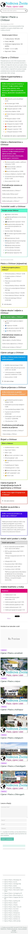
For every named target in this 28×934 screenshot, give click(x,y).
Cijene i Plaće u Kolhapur (12, 710)
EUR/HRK (6, 874)
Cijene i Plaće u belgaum (12, 738)
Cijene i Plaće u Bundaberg (12, 888)
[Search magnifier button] (26, 11)
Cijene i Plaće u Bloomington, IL (13, 895)
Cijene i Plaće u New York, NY (12, 907)
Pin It (8, 618)
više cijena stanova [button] (9, 500)
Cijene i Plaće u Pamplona (12, 913)
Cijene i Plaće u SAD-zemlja (12, 921)
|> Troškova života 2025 (7, 927)
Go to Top (13, 932)
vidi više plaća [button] (7, 304)
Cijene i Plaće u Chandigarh (13, 766)
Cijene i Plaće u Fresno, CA (12, 915)
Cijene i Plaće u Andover (11, 911)
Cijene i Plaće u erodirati (12, 653)
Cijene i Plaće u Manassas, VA (12, 880)
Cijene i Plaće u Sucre (10, 882)
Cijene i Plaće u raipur (10, 681)
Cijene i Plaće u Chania (10, 905)
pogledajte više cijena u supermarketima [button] (15, 135)
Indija (4, 650)
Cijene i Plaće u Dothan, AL (12, 919)
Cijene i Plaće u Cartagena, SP (13, 893)
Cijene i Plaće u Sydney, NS (12, 901)
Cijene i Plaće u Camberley (12, 917)
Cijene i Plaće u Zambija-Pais (12, 884)
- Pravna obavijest (22, 929)
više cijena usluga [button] (9, 381)
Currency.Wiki (21, 874)
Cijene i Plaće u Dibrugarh (12, 794)
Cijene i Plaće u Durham (11, 909)
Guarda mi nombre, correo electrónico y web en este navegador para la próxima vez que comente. (14, 833)
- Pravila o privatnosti (11, 929)
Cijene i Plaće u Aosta (10, 886)
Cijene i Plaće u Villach (10, 903)
